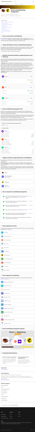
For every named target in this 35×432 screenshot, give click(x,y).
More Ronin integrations (5, 29)
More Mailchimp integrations (6, 31)
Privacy (19, 414)
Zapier (2, 39)
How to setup (4, 28)
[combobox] (19, 173)
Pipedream (6, 39)
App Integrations (3, 416)
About (10, 414)
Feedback (11, 418)
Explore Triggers (16, 206)
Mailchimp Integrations (5, 278)
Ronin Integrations (9, 229)
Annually (6, 125)
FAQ (2, 32)
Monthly (3, 125)
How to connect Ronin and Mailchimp (7, 22)
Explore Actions (25, 209)
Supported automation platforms (7, 24)
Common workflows (5, 23)
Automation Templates (4, 418)
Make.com (31, 38)
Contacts (11, 416)
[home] (2, 4)
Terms (19, 416)
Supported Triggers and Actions (7, 27)
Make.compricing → (7, 131)
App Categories (3, 414)
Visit (31, 76)
